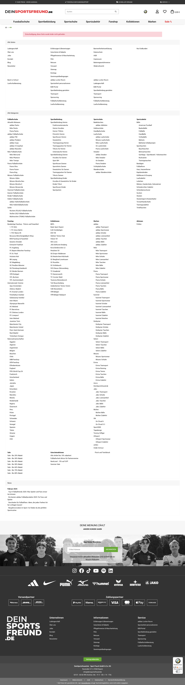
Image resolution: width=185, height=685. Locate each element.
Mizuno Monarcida (16, 187)
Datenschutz (98, 52)
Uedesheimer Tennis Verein (60, 286)
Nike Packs (14, 128)
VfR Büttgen (55, 292)
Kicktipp (53, 73)
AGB (95, 56)
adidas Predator (15, 140)
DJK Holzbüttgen (57, 230)
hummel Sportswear (103, 301)
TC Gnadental (55, 271)
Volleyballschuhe (100, 166)
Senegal (12, 424)
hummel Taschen (102, 309)
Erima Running (101, 368)
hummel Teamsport (103, 298)
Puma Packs (14, 131)
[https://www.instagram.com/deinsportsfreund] (74, 571)
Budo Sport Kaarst (57, 227)
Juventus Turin (15, 321)
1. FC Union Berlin (16, 230)
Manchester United (16, 327)
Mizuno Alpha (14, 178)
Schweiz (13, 421)
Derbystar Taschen (102, 330)
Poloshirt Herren (58, 134)
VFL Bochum (14, 277)
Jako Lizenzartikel (102, 398)
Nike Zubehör (100, 268)
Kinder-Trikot (57, 184)
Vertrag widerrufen (92, 659)
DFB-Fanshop (14, 362)
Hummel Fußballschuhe (15, 190)
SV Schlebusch (56, 265)
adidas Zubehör (101, 245)
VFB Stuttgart (14, 274)
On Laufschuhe (101, 146)
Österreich (13, 407)
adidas (96, 224)
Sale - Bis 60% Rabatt (14, 467)
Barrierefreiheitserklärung (103, 49)
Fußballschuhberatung (58, 101)
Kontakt (10, 59)
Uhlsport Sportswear (103, 439)
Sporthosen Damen (59, 164)
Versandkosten (85, 683)
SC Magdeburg (15, 262)
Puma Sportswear (102, 277)
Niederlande (14, 401)
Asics (96, 383)
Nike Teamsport (101, 251)
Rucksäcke (143, 158)
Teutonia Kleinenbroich (59, 280)
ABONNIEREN (111, 549)
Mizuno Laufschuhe (103, 140)
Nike (95, 248)
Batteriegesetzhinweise (102, 62)
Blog (9, 62)
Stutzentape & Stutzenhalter (146, 199)
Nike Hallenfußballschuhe (19, 205)
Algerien (13, 345)
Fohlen (139, 224)
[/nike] (50, 583)
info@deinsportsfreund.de (92, 672)
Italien (12, 380)
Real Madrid (14, 333)
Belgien (12, 351)
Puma (96, 271)
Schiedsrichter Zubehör (145, 187)
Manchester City (15, 324)
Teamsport (54, 94)
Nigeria (12, 404)
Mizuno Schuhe (101, 360)
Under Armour (99, 448)
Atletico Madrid (15, 289)
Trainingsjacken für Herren (62, 146)
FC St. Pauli (14, 254)
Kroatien (13, 392)
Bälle (138, 122)
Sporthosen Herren (59, 137)
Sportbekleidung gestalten (60, 90)
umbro (96, 445)
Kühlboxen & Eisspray (144, 175)
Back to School (12, 80)
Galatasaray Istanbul (17, 298)
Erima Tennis (100, 371)
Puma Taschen (101, 286)
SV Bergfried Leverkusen (59, 259)
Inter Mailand (14, 318)
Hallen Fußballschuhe (15, 199)
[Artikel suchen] (116, 11)
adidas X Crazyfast (16, 146)
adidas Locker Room (58, 80)
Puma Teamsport (102, 274)
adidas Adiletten (101, 125)
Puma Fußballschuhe (14, 164)
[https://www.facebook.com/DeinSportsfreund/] (81, 571)
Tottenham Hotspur (17, 336)
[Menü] (181, 658)
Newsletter (11, 66)
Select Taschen (101, 345)
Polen (12, 413)
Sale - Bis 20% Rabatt (14, 455)
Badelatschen (98, 122)
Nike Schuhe (100, 256)
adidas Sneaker (101, 155)
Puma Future (14, 169)
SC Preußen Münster (17, 265)
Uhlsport (97, 436)
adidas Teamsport (102, 227)
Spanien (12, 427)
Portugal (13, 415)
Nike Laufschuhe (102, 143)
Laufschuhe (98, 134)
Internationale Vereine (15, 283)
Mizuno (96, 354)
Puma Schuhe (100, 280)
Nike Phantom (15, 158)
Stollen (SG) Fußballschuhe (19, 214)
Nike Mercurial (15, 155)
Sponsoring (55, 97)
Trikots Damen (58, 175)
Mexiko (12, 398)
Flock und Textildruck (102, 452)
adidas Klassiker (15, 149)
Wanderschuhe (99, 169)
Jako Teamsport (101, 392)
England (12, 368)
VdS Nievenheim (56, 289)
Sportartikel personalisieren (60, 83)
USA (11, 439)
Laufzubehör (141, 178)
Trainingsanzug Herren (61, 143)
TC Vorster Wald (56, 277)
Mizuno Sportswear (103, 357)
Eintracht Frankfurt (16, 245)
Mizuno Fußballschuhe (15, 175)
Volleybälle (143, 137)
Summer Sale (55, 464)
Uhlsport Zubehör (102, 442)
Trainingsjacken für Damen (62, 172)
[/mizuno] (83, 583)
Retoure (53, 62)
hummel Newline (102, 318)
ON (95, 418)
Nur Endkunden (142, 49)
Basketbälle (143, 128)
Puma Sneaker (101, 164)
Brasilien (13, 354)
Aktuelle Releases (13, 122)
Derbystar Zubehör (102, 336)
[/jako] (152, 583)
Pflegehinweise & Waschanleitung (63, 56)
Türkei (12, 430)
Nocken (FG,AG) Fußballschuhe (21, 211)
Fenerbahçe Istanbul (17, 295)
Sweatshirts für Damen (61, 169)
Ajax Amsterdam (16, 286)
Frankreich (13, 374)
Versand (53, 66)
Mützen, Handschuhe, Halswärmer (149, 184)
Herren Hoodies (58, 128)
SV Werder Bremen (16, 271)
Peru (11, 410)
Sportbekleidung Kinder (59, 178)
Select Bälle (100, 348)
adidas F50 (13, 137)
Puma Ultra (14, 166)
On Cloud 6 (100, 421)
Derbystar (97, 321)
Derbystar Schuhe (102, 327)
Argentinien (14, 348)
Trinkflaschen (141, 208)
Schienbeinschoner (143, 190)
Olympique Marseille (17, 304)
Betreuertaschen (144, 152)
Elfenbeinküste (15, 365)
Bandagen (140, 164)
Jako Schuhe (100, 395)
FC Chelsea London (17, 312)
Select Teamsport (102, 342)
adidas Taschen (101, 239)
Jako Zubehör (101, 407)
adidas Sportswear (102, 230)
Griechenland (14, 377)
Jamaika (13, 383)
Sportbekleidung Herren (59, 122)
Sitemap (53, 69)
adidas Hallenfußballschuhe (19, 202)
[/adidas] (33, 583)
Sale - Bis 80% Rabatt (14, 473)
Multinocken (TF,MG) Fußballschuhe (22, 217)
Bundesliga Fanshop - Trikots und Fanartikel (23, 224)
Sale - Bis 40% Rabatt (14, 461)
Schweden (13, 418)
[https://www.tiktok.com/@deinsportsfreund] (88, 571)
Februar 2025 (12, 489)
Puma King (13, 172)
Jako (95, 389)
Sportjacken (57, 190)
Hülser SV (54, 239)
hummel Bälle (100, 312)
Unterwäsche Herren (60, 152)
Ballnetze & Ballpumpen (147, 143)
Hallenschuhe (98, 128)
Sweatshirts (57, 140)
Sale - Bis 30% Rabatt (14, 458)
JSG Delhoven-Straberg (59, 245)
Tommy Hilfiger (99, 433)
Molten (96, 410)
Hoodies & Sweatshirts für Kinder (64, 181)
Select (96, 339)
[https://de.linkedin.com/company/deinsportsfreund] (110, 571)
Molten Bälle (100, 413)
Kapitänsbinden (142, 172)
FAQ (52, 59)
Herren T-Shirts (58, 131)
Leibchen (140, 181)
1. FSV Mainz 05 (15, 233)
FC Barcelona (14, 309)
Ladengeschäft (12, 49)
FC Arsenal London (16, 292)
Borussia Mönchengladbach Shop (22, 236)
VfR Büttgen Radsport (58, 295)
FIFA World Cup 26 (16, 371)
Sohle (9, 208)
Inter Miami (14, 301)
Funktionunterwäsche (60, 125)
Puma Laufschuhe (102, 149)
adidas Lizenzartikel (103, 236)
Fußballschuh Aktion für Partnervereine (64, 458)
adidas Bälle (100, 242)
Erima (96, 362)
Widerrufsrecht (99, 66)
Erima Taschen (101, 374)
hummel (96, 295)
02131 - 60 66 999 (80, 675)
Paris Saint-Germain (17, 330)
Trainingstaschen (145, 161)
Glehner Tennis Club (58, 236)
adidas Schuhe (101, 233)
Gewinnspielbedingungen (59, 76)
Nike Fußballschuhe (14, 152)
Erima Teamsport (102, 365)
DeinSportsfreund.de (101, 386)
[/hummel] (100, 583)
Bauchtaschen (144, 149)
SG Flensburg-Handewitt (18, 268)
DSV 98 (53, 233)
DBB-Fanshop (14, 360)
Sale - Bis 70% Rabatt (14, 470)
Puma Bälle (100, 289)
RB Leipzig (13, 259)
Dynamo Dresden (16, 242)
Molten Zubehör (101, 415)
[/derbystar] (135, 583)
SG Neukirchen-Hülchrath (60, 256)
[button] (165, 2)
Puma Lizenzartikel (102, 283)
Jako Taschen (101, 401)
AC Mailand (14, 307)
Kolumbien (13, 389)
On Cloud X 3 (100, 424)
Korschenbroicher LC (58, 248)
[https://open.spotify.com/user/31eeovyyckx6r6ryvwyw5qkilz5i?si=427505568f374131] (103, 571)
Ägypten (12, 342)
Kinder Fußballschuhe (15, 196)
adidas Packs (14, 125)
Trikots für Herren (59, 149)
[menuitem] (21, 21)
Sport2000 (97, 427)
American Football (145, 125)
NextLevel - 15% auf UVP (59, 461)
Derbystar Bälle (101, 333)
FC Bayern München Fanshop (20, 251)
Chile (11, 357)
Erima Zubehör (101, 380)
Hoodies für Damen (60, 158)
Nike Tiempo (14, 161)
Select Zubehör (101, 351)
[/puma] (66, 583)
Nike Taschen (100, 262)
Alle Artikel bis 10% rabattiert (61, 455)
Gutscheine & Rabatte (58, 52)
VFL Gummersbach (16, 280)
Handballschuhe (99, 131)
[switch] (178, 671)
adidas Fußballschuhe (15, 134)
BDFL (52, 224)
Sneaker (96, 152)
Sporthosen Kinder (59, 187)
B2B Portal (54, 87)
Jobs (9, 56)
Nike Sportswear (102, 254)
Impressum (98, 59)
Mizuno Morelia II (16, 184)
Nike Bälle (99, 265)
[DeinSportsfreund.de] (28, 11)
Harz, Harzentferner (143, 169)
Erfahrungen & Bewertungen (60, 49)
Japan (12, 386)
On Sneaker (100, 161)
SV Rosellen (55, 262)
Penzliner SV (55, 251)
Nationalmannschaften (15, 339)
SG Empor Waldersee (58, 254)
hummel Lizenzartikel (103, 307)
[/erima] (118, 583)
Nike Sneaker (100, 158)
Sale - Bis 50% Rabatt (14, 464)
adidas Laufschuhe (102, 137)
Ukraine (12, 433)
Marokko (13, 395)
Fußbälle (142, 131)
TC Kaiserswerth (56, 274)
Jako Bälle (99, 404)
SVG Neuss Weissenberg (59, 268)
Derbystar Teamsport (103, 324)
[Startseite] (6, 28)
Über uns (10, 52)
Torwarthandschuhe (144, 202)
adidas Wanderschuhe (103, 172)
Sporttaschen (141, 146)
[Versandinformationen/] (14, 603)
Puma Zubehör (101, 292)
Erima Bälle (100, 377)
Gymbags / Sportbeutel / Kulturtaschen (152, 155)
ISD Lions (54, 242)
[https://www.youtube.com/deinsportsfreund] (96, 571)
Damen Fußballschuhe (15, 193)
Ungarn (12, 436)
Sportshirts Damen (59, 166)
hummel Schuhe (101, 304)
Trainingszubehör (143, 205)
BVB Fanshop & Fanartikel (19, 239)
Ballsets (142, 140)
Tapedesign (98, 430)
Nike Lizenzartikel (102, 259)
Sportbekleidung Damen (59, 155)
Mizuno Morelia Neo (17, 181)
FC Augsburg (14, 248)
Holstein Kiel (14, 256)
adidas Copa (14, 143)
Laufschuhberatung (14, 83)
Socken (139, 193)
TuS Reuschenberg (57, 283)
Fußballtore (141, 166)
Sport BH (56, 161)
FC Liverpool (14, 315)
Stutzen (139, 196)
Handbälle (142, 134)
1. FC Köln (13, 227)
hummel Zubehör (102, 315)
